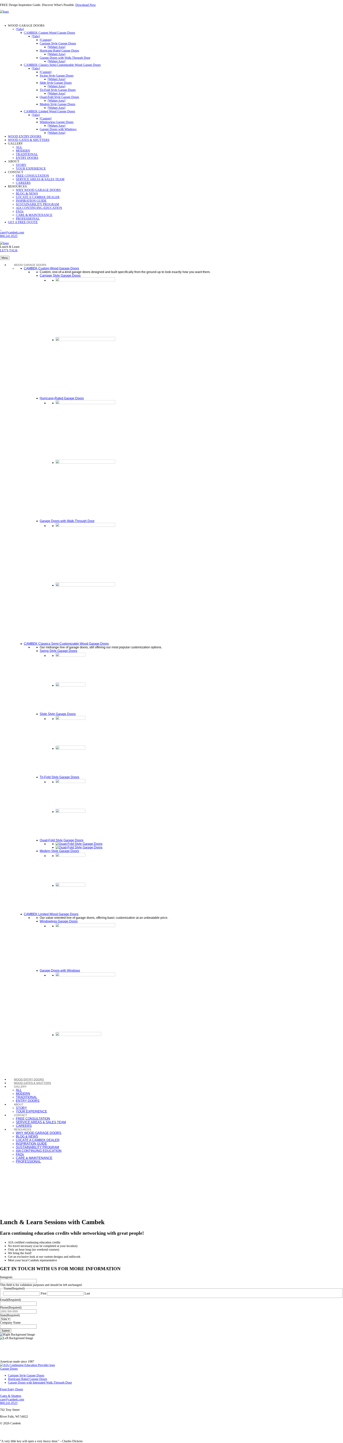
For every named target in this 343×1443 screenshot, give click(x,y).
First (43, 1293)
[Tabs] (20, 29)
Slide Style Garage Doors (56, 82)
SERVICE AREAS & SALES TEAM (40, 179)
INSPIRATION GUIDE (31, 200)
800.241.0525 (8, 236)
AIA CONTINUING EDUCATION (39, 207)
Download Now (85, 5)
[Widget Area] (56, 47)
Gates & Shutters (10, 1396)
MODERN (23, 150)
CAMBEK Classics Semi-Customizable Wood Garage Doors (62, 65)
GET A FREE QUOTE (23, 222)
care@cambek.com (12, 232)
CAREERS (23, 182)
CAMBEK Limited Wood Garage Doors (49, 111)
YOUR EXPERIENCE (31, 168)
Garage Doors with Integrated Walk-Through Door (40, 1382)
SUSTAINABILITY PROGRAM (37, 204)
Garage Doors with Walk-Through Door (65, 57)
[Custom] (45, 40)
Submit (6, 1330)
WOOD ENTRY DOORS (24, 136)
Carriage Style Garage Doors (58, 43)
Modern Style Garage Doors (57, 104)
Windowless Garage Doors (56, 122)
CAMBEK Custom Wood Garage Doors (49, 32)
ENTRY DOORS (27, 157)
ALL (19, 147)
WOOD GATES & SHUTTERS (28, 140)
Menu (5, 257)
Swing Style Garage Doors (56, 75)
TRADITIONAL (27, 154)
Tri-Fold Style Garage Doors (58, 90)
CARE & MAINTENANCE (34, 215)
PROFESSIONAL (28, 218)
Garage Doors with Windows (58, 129)
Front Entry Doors (11, 1389)
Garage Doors (9, 1368)
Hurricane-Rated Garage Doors (59, 50)
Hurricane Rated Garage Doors (27, 1379)
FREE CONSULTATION (32, 175)
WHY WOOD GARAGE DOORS (38, 190)
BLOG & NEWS (27, 193)
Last (87, 1293)
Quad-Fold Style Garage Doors (59, 97)
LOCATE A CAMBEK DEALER (38, 197)
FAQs (19, 211)
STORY (21, 165)
